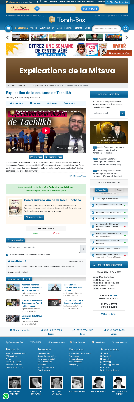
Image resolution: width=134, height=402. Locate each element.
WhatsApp (106, 362)
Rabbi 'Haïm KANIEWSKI (35, 392)
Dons (59, 28)
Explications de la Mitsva (44, 85)
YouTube (106, 359)
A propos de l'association (80, 353)
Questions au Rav (108, 194)
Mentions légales (76, 359)
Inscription (27, 2)
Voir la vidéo (37, 157)
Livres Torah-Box (45, 362)
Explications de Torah (30, 321)
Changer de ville (109, 314)
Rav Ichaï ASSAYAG (77, 176)
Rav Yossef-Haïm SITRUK (119, 392)
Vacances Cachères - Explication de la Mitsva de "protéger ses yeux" (32, 287)
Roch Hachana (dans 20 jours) (32, 16)
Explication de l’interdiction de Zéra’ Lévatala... (72, 287)
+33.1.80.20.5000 (53, 330)
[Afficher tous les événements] (37, 2)
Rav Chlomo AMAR (77, 391)
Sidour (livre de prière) (47, 356)
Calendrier (113, 16)
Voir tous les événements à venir (108, 182)
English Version (44, 370)
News (8, 359)
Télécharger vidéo (54, 157)
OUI (36, 233)
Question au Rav (47, 28)
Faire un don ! (74, 356)
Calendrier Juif (44, 353)
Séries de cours (24, 85)
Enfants (78, 28)
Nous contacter (21, 330)
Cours (119, 190)
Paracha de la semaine (16, 353)
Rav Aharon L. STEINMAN (15, 392)
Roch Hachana (21, 28)
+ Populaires (101, 190)
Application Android (110, 370)
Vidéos (33, 28)
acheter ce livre (35, 217)
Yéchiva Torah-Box (14, 365)
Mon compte (14, 2)
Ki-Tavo (114, 295)
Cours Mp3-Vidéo (13, 362)
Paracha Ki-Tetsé (13, 16)
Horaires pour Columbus (108, 264)
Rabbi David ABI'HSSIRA (57, 392)
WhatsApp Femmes (110, 365)
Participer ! (90, 8)
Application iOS (109, 367)
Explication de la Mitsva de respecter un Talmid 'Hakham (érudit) (32, 303)
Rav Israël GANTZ (98, 391)
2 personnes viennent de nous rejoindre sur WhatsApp (59, 2)
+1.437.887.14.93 (116, 330)
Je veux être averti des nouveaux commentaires (29, 255)
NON (57, 233)
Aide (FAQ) (73, 365)
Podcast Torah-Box (46, 367)
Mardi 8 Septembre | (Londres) (107, 173)
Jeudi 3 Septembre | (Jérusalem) (108, 150)
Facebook (106, 356)
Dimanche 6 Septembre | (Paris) (107, 162)
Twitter (105, 353)
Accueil (11, 85)
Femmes (68, 28)
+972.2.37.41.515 (84, 330)
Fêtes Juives (11, 356)
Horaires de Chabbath (47, 359)
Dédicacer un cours (14, 367)
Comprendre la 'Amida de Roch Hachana (52, 200)
